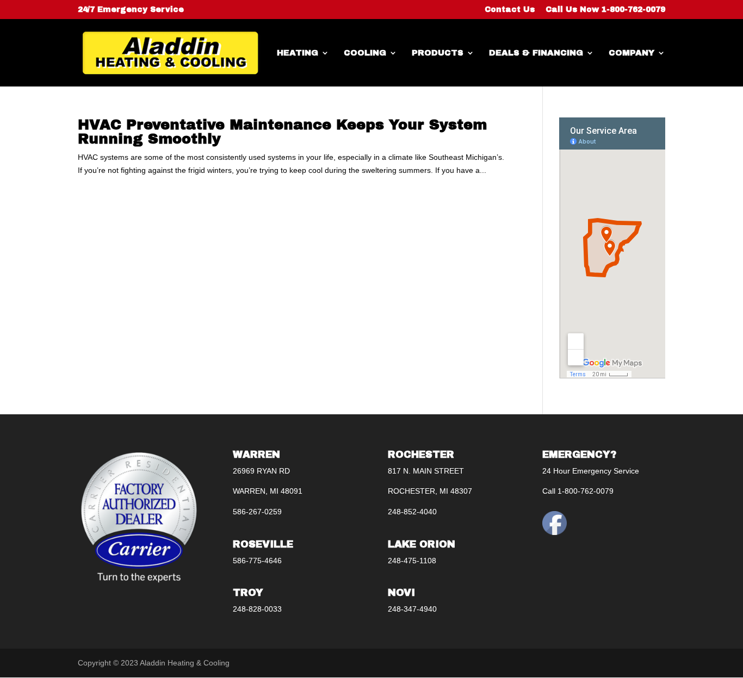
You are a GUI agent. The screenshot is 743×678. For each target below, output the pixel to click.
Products (437, 53)
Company (631, 53)
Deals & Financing (536, 53)
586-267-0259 (257, 511)
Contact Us (510, 10)
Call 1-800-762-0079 (578, 491)
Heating (297, 53)
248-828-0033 (257, 609)
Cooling (365, 53)
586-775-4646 (257, 560)
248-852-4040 (412, 511)
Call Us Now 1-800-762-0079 (605, 10)
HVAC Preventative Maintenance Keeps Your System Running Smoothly (282, 131)
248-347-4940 (412, 609)
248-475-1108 (412, 560)
